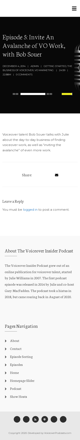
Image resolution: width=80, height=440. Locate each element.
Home (14, 372)
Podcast (15, 388)
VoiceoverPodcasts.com (57, 432)
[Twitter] (43, 174)
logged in (30, 210)
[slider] (67, 96)
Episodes (16, 364)
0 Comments (24, 74)
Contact (16, 348)
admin (35, 66)
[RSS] (35, 419)
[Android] (54, 419)
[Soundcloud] (63, 419)
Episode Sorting (21, 356)
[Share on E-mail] (56, 174)
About (14, 340)
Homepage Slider (22, 380)
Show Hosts (18, 396)
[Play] (10, 94)
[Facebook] (17, 419)
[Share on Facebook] (37, 174)
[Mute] (58, 94)
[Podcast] (44, 419)
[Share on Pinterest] (50, 174)
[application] (38, 94)
